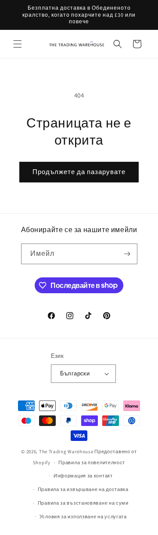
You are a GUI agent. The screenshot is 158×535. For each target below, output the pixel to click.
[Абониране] (127, 254)
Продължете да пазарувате (79, 171)
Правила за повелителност (91, 462)
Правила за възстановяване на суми (83, 503)
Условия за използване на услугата (83, 516)
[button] (17, 44)
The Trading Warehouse (66, 451)
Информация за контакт (83, 476)
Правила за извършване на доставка (83, 489)
